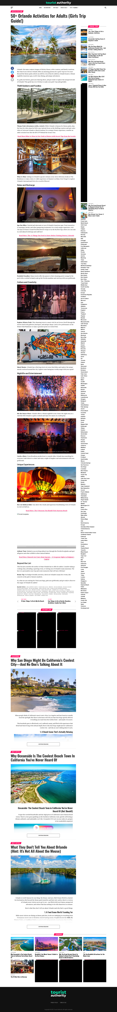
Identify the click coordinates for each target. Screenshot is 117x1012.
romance (45, 591)
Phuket (83, 440)
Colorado (83, 290)
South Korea (84, 242)
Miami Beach (84, 552)
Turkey (83, 414)
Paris (82, 557)
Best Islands (84, 277)
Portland (83, 457)
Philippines (84, 304)
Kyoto (82, 364)
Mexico (51, 587)
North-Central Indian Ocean (88, 532)
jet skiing (38, 595)
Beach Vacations (85, 271)
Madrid (83, 343)
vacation (45, 594)
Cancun (83, 331)
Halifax (83, 476)
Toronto (83, 360)
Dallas (82, 250)
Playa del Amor (22, 592)
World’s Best (64, 7)
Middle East (84, 285)
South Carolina (85, 287)
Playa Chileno (67, 587)
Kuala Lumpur (84, 592)
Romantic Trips (85, 267)
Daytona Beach (85, 585)
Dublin (82, 451)
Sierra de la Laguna (58, 589)
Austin (82, 378)
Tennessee (84, 308)
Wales (82, 380)
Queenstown (84, 443)
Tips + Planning (74, 7)
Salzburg (83, 391)
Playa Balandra (33, 588)
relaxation (52, 591)
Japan (82, 571)
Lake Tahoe (84, 376)
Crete (82, 569)
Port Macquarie (85, 246)
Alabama (83, 306)
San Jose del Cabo (45, 588)
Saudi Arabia (84, 459)
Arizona (83, 352)
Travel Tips (84, 538)
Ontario (83, 362)
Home (40, 7)
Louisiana (83, 469)
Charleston (84, 438)
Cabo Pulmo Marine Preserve (59, 588)
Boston (83, 389)
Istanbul (83, 416)
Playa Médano (58, 587)
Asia (82, 302)
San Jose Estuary (46, 589)
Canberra (83, 445)
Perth (82, 422)
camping (71, 592)
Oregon (83, 455)
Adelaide (83, 339)
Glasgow (83, 350)
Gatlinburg (84, 354)
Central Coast (84, 453)
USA (82, 521)
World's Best (84, 273)
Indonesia (83, 563)
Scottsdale (84, 513)
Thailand (83, 314)
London (83, 577)
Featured (83, 536)
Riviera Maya (84, 519)
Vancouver (84, 366)
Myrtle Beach (84, 223)
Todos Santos (21, 591)
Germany (83, 254)
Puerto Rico (84, 509)
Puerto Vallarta (85, 492)
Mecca (82, 461)
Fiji (81, 358)
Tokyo (82, 575)
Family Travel (84, 269)
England (83, 310)
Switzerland (84, 261)
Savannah (83, 341)
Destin (82, 482)
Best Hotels (84, 275)
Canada (83, 596)
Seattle (83, 385)
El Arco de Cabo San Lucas (34, 591)
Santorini (83, 565)
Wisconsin (83, 320)
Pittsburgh (84, 244)
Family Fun (45, 595)
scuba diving (57, 594)
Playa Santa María (23, 588)
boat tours (37, 592)
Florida (83, 252)
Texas (82, 260)
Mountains (84, 325)
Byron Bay (83, 337)
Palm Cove (84, 374)
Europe (83, 292)
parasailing (21, 595)
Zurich (82, 409)
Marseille (83, 236)
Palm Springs (84, 407)
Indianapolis (84, 232)
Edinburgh (84, 426)
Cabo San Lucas (43, 587)
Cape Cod (83, 556)
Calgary (83, 229)
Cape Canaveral (85, 486)
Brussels (83, 349)
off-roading (45, 592)
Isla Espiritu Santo (32, 587)
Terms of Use (63, 1002)
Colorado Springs (85, 463)
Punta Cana (84, 221)
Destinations (47, 7)
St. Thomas (84, 501)
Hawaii (82, 227)
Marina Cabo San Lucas (24, 589)
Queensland (84, 372)
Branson (83, 231)
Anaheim (83, 219)
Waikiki (83, 503)
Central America (85, 528)
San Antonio (84, 333)
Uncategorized (85, 608)
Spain (82, 604)
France (83, 312)
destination (70, 591)
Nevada (83, 318)
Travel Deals (84, 283)
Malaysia (83, 598)
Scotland (83, 296)
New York (83, 561)
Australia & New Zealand (87, 527)
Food (82, 542)
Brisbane (83, 370)
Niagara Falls (84, 424)
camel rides (53, 592)
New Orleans (84, 470)
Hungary (83, 399)
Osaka (82, 403)
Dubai (82, 586)
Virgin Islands (84, 499)
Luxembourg (84, 397)
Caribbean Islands (86, 534)
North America (85, 523)
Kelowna (83, 418)
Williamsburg (84, 498)
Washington (84, 383)
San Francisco (85, 465)
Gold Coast (84, 225)
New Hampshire (85, 488)
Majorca (83, 327)
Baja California (61, 591)
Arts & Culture (85, 298)
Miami (82, 507)
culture (31, 594)
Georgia (83, 289)
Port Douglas (84, 567)
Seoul (82, 356)
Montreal (83, 335)
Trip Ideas (55, 7)
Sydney (83, 579)
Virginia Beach (85, 548)
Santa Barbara (85, 405)
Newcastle (83, 387)
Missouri (83, 300)
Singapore (84, 581)
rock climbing (30, 595)
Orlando (83, 594)
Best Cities (84, 279)
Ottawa (83, 428)
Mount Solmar (36, 589)
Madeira (83, 484)
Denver (83, 345)
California (83, 248)
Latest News (84, 540)
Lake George (84, 323)
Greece (83, 573)
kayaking (65, 594)
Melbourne (84, 395)
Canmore (83, 606)
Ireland (83, 449)
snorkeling (38, 594)
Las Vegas (83, 602)
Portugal (83, 240)
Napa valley (84, 515)
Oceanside (84, 480)
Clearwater (84, 496)
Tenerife (83, 550)
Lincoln (83, 490)
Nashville (83, 583)
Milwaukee (84, 588)
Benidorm (83, 368)
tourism (67, 589)
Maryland (83, 472)
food (59, 592)
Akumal (83, 517)
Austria (83, 256)
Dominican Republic (86, 294)
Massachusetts (85, 321)
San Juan (83, 511)
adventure (65, 592)
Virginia (83, 316)
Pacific (83, 546)
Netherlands (84, 432)
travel (51, 594)
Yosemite (83, 412)
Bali (82, 559)
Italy (82, 238)
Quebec (83, 430)
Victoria (83, 393)
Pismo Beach (84, 410)
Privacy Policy (54, 1002)
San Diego (83, 467)
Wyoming (83, 258)
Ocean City (84, 474)
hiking (26, 594)
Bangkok (83, 554)
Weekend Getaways (86, 265)
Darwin (83, 420)
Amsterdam (84, 434)
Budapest (83, 401)
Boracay (83, 234)
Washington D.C (85, 505)
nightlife (20, 594)
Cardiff (83, 381)
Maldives (83, 447)
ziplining (30, 592)
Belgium (83, 347)
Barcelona (83, 590)
